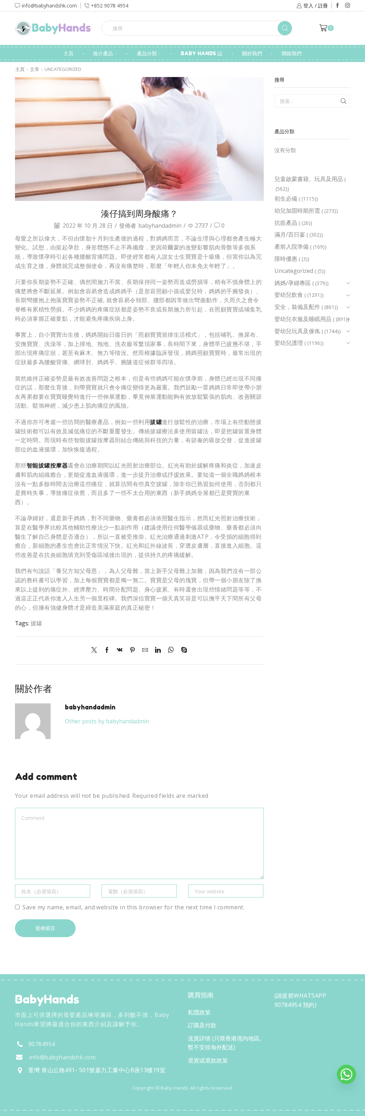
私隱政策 (199, 1012)
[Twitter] (96, 650)
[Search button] (285, 28)
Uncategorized (63, 69)
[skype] (182, 650)
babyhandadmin (159, 225)
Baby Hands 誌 (201, 53)
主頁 (68, 53)
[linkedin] (157, 650)
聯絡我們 (292, 53)
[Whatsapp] (346, 1074)
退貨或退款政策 (208, 1060)
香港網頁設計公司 (62, 1103)
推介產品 (103, 53)
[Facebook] (337, 6)
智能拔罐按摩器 (47, 465)
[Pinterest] (132, 650)
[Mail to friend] (145, 650)
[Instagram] (347, 6)
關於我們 (252, 53)
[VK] (119, 650)
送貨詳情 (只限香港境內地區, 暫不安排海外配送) (224, 1043)
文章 (34, 69)
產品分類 (147, 53)
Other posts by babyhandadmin (107, 721)
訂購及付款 (202, 1025)
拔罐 (156, 422)
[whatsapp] (171, 650)
